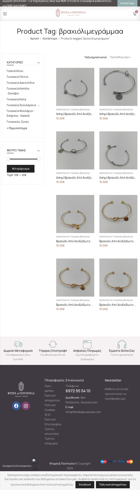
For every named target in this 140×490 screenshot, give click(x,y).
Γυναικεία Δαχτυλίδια (20, 83)
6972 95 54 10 (78, 390)
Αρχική (34, 38)
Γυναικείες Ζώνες (18, 122)
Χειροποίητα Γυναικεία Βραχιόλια (73, 109)
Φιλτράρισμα (20, 169)
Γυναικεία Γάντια (17, 77)
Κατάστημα (50, 38)
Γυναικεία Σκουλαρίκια (21, 105)
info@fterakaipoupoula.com (83, 412)
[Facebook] (16, 405)
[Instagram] (26, 405)
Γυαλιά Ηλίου (15, 71)
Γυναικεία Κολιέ (16, 99)
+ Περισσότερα (17, 128)
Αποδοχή (85, 484)
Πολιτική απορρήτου (112, 484)
